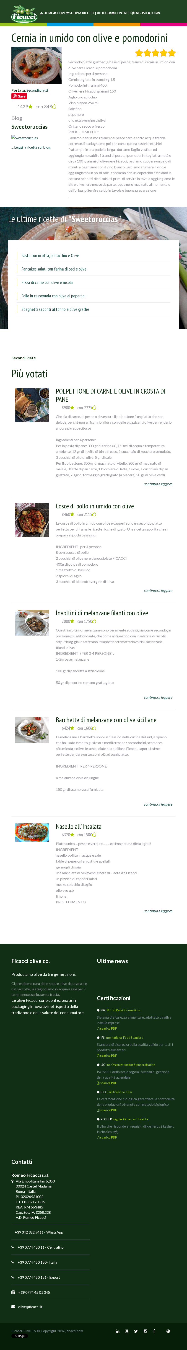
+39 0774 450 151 (32, 1277)
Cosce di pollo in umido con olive (95, 505)
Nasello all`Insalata (78, 826)
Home (48, 13)
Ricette (88, 13)
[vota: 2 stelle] (147, 53)
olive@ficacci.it (30, 1306)
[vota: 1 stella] (139, 53)
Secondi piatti (37, 90)
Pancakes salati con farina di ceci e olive (53, 269)
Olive (61, 13)
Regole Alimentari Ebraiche (130, 1119)
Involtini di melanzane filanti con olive (102, 612)
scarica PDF (108, 1028)
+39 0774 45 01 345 (34, 1292)
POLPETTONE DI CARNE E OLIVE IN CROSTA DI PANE (111, 395)
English (140, 13)
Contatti (123, 13)
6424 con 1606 (77, 728)
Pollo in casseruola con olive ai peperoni (53, 296)
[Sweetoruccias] (24, 137)
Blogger (104, 13)
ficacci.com (75, 1331)
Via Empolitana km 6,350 (35, 1181)
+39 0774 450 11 (31, 1247)
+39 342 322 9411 (29, 1232)
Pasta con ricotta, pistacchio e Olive (50, 255)
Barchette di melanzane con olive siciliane (106, 719)
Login (155, 13)
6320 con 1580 (77, 834)
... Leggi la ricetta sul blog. (31, 147)
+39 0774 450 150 (32, 1262)
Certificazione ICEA (119, 1092)
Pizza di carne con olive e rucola (47, 282)
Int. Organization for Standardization (130, 1065)
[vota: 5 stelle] (172, 53)
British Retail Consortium (123, 1010)
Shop (73, 13)
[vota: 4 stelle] (163, 53)
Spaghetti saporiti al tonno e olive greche (55, 309)
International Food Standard (124, 1037)
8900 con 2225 (77, 407)
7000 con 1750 (77, 621)
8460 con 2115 (77, 514)
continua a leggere (158, 484)
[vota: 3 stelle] (155, 53)
